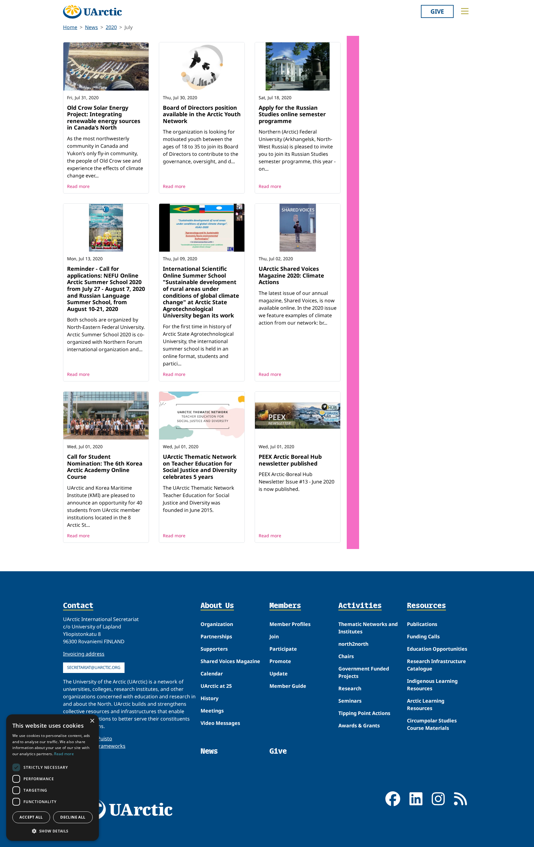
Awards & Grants (359, 725)
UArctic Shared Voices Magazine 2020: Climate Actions (291, 275)
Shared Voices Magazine (230, 661)
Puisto (104, 738)
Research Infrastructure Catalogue (436, 665)
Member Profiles (290, 624)
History (209, 698)
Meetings (212, 710)
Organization (217, 624)
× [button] (92, 721)
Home (70, 27)
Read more (78, 186)
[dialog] (52, 777)
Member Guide (287, 686)
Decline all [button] (72, 817)
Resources (426, 606)
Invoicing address (83, 653)
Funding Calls (423, 636)
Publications (422, 624)
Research (349, 688)
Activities (360, 606)
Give (437, 11)
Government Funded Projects (363, 672)
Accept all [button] (31, 817)
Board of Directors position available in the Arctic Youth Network (202, 114)
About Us (217, 606)
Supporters (214, 648)
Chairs (346, 656)
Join (274, 636)
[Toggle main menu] (465, 11)
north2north (353, 644)
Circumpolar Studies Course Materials (432, 724)
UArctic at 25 (216, 686)
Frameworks (110, 746)
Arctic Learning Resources (425, 704)
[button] (52, 831)
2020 (111, 27)
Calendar (212, 673)
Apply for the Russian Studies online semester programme (292, 114)
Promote (280, 661)
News (91, 27)
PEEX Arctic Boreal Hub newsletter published (290, 460)
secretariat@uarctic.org (94, 667)
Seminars (350, 700)
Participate (283, 648)
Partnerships (216, 636)
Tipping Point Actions (364, 713)
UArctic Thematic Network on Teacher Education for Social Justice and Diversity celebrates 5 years (200, 466)
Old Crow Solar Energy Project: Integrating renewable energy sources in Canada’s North (103, 117)
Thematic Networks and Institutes (368, 628)
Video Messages (220, 723)
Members (285, 606)
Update (278, 673)
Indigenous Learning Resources (432, 685)
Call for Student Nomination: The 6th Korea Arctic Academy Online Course (104, 466)
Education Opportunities (437, 648)
